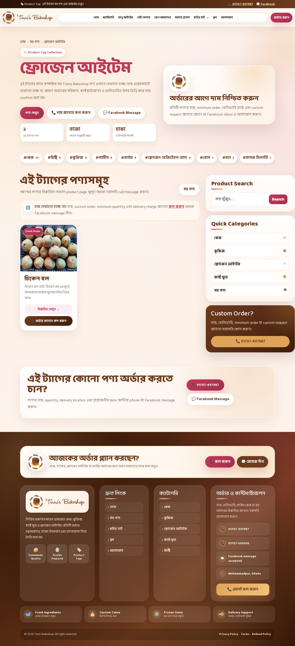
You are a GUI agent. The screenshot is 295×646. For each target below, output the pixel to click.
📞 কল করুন (219, 462)
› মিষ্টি (166, 550)
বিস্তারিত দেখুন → (49, 309)
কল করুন (176, 207)
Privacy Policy (228, 634)
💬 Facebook (265, 4)
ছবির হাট (199, 17)
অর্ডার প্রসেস (182, 17)
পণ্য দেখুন (32, 113)
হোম (96, 17)
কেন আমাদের (162, 17)
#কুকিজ (78, 158)
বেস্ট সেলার (143, 17)
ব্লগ (215, 17)
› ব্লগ (111, 540)
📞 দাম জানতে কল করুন (70, 113)
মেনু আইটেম (125, 17)
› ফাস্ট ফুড (169, 540)
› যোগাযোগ (115, 550)
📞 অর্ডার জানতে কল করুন (48, 320)
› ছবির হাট (115, 528)
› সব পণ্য (114, 518)
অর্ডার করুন (281, 17)
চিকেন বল (37, 279)
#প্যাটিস (104, 158)
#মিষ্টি (54, 158)
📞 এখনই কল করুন (242, 589)
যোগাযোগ (227, 17)
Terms (245, 634)
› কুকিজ (167, 518)
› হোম (112, 507)
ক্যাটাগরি (108, 17)
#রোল (206, 158)
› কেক (166, 507)
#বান (228, 158)
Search (278, 199)
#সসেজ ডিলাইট (257, 158)
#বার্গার (128, 158)
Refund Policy (261, 634)
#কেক (31, 158)
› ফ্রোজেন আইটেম (174, 528)
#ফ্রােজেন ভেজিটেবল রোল (168, 158)
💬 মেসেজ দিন (252, 462)
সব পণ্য (35, 42)
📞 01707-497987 (240, 4)
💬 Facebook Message (122, 113)
